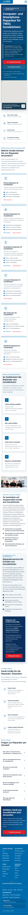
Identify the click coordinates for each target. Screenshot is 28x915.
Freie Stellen (5, 897)
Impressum (10, 889)
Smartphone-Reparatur (18, 864)
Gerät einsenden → (8, 199)
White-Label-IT (18, 860)
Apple (16, 868)
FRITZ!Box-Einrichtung (19, 851)
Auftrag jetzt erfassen (14, 656)
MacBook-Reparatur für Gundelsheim (12, 215)
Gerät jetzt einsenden (15, 62)
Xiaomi (16, 877)
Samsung (17, 870)
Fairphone (17, 875)
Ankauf (3, 876)
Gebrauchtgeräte (5, 869)
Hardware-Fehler (5, 860)
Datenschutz (20, 889)
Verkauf (4, 864)
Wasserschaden (5, 855)
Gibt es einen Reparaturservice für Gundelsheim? (12, 760)
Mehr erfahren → (8, 232)
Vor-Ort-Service (19, 848)
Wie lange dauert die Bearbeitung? (9, 798)
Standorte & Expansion (14, 897)
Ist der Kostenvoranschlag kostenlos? (10, 791)
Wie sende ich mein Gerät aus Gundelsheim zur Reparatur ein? (12, 752)
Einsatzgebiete (18, 855)
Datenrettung (5, 853)
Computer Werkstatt (7, 848)
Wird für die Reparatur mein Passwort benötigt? (11, 783)
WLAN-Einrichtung (18, 853)
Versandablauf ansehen (14, 67)
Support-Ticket (5, 895)
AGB (15, 889)
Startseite (4, 889)
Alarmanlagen (17, 858)
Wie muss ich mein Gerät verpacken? (10, 768)
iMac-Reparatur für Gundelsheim (10, 314)
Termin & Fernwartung (15, 895)
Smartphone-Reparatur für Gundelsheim (13, 248)
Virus (3, 851)
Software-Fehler (5, 858)
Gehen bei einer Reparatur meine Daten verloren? (12, 775)
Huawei (16, 873)
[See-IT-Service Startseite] (6, 2)
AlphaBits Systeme (6, 866)
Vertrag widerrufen (6, 892)
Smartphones (5, 873)
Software (4, 871)
